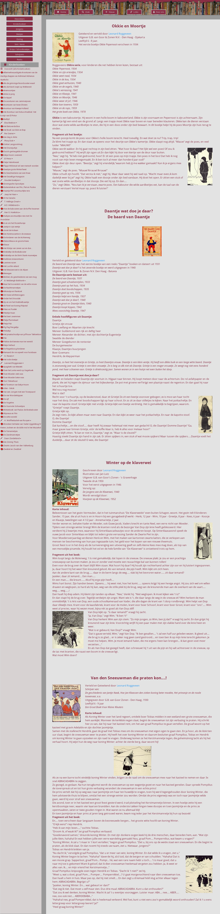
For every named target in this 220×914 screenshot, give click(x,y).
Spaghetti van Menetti (12, 367)
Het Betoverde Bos (11, 126)
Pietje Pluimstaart (10, 320)
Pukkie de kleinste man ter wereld (18, 341)
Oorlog (19, 39)
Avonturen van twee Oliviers (15, 105)
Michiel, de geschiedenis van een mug (20, 277)
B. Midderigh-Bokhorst (14, 280)
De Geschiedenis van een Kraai (16, 173)
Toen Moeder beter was (13, 377)
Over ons (159, 12)
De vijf (6, 399)
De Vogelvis (8, 403)
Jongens (19, 29)
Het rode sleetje (10, 359)
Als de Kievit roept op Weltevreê (17, 87)
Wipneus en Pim (10, 413)
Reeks (19, 59)
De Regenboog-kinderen (14, 349)
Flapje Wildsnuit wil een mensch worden (20, 166)
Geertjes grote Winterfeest (14, 169)
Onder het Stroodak (12, 298)
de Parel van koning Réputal (15, 306)
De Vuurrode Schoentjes (14, 406)
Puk (5, 338)
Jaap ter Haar (10, 194)
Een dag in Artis (10, 137)
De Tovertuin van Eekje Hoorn (16, 385)
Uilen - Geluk (8, 388)
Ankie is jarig (9, 94)
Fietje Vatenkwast (11, 162)
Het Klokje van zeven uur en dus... (17, 248)
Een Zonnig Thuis (10, 442)
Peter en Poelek (10, 309)
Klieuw (6, 245)
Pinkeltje (7, 331)
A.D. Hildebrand (11, 205)
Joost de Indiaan (10, 230)
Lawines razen (9, 262)
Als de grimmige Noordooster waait (19, 83)
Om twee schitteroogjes (13, 295)
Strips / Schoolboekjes (19, 49)
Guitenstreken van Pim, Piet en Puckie (19, 187)
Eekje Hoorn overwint (12, 155)
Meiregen (7, 273)
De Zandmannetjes (11, 435)
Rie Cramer (9, 133)
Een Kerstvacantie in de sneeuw (17, 234)
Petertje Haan (9, 313)
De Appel (7, 97)
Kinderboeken (19, 24)
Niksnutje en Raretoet (12, 291)
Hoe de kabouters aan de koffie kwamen (21, 209)
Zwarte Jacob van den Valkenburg (18, 445)
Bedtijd (6, 119)
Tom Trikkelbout (10, 381)
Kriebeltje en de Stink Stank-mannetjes (20, 255)
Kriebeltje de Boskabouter (14, 252)
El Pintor (7, 159)
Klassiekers (20, 19)
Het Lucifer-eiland (11, 266)
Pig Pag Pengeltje (10, 327)
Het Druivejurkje (10, 148)
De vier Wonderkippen (13, 395)
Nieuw (111, 12)
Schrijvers (19, 54)
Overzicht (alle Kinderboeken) (17, 69)
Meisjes (19, 34)
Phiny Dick (8, 141)
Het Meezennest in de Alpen (15, 270)
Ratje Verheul (9, 345)
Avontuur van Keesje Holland (15, 108)
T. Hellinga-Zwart (11, 201)
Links (135, 12)
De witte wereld (10, 417)
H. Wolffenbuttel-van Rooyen (17, 420)
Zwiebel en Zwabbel (12, 449)
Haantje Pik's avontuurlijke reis (16, 191)
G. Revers (8, 356)
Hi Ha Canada (9, 198)
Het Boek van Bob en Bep (14, 130)
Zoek (87, 12)
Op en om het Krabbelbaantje (16, 302)
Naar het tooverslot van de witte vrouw (20, 284)
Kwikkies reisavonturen (13, 259)
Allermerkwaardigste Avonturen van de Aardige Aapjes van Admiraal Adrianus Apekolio (18, 76)
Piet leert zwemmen (11, 316)
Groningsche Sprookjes (13, 184)
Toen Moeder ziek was (13, 374)
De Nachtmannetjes (12, 288)
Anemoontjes (9, 90)
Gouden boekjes (11, 180)
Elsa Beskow (10, 123)
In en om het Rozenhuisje (14, 223)
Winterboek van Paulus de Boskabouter (20, 410)
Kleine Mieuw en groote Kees (16, 241)
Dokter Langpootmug (12, 144)
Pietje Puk (7, 324)
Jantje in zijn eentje (11, 227)
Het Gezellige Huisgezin (13, 176)
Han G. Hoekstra (11, 212)
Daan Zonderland (12, 438)
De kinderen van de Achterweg (16, 237)
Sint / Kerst (20, 44)
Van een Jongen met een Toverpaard (19, 392)
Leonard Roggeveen (13, 363)
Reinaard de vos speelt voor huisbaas (19, 352)
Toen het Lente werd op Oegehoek (18, 370)
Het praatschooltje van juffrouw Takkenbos (22, 334)
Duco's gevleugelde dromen (15, 151)
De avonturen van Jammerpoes (17, 101)
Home (62, 12)
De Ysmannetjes (10, 431)
